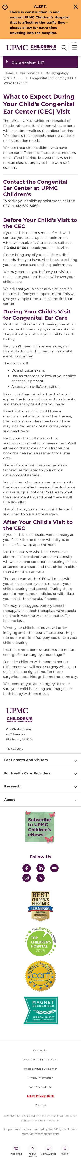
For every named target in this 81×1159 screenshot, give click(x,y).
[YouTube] (54, 869)
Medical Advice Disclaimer (40, 1068)
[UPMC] (31, 47)
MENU (74, 43)
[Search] (64, 48)
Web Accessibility (40, 1086)
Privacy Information (40, 1077)
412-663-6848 (14, 748)
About (9, 800)
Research (12, 786)
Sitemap (40, 1105)
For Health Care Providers (27, 773)
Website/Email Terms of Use (40, 1059)
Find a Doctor (32, 1155)
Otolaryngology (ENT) (28, 62)
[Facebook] (26, 869)
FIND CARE (16, 1154)
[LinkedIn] (40, 869)
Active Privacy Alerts (40, 1096)
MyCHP (65, 1154)
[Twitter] (40, 878)
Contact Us (40, 1050)
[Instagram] (26, 878)
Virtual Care (48, 1154)
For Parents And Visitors (26, 760)
